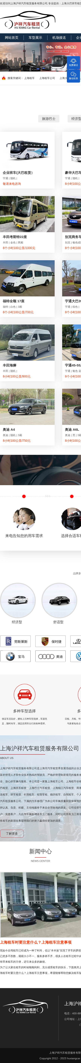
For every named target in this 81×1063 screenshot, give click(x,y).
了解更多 (12, 833)
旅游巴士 (49, 119)
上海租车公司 (47, 78)
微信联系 (73, 78)
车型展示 (35, 38)
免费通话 (73, 65)
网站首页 (11, 38)
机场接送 (59, 38)
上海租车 (29, 78)
